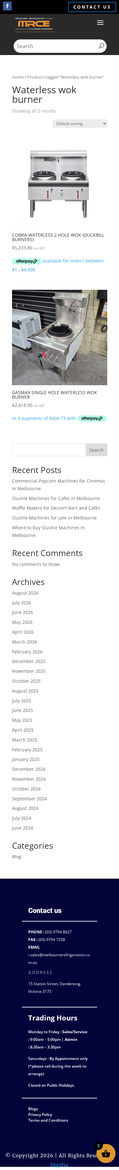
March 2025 (24, 740)
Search (96, 450)
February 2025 (27, 750)
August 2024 (25, 808)
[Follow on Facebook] (7, 6)
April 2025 (23, 730)
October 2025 (26, 681)
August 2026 (25, 593)
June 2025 (22, 710)
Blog (16, 856)
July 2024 (21, 818)
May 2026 (22, 622)
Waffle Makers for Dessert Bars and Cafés (56, 508)
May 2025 (22, 720)
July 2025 (21, 701)
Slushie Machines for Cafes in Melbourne (56, 498)
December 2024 (28, 769)
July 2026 (21, 603)
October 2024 (26, 789)
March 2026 (24, 642)
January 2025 (26, 759)
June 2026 (22, 612)
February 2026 (27, 652)
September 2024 (29, 799)
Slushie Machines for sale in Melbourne (54, 518)
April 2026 (23, 632)
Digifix (59, 1165)
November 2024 (29, 779)
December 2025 (28, 661)
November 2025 (29, 671)
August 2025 (25, 691)
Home (18, 77)
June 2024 (22, 828)
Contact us (92, 7)
